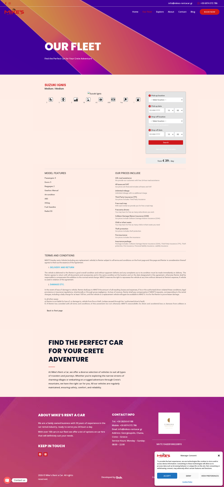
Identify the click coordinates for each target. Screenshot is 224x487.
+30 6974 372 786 (128, 425)
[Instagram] (9, 3)
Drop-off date (155, 130)
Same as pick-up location (159, 125)
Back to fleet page (55, 310)
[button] (219, 455)
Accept (167, 475)
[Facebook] (6, 3)
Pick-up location (157, 96)
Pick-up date (155, 106)
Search (166, 142)
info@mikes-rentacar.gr (130, 429)
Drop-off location (157, 117)
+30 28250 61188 (125, 421)
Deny (188, 475)
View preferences (210, 475)
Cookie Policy (187, 482)
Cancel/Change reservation (166, 149)
